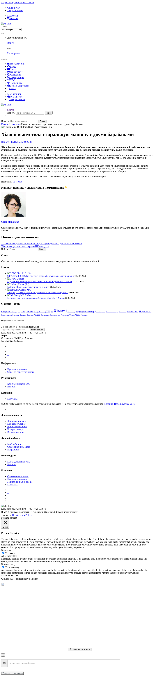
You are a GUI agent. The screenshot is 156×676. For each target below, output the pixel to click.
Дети (97, 312)
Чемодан (84, 315)
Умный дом (16, 83)
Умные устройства (19, 85)
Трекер (72, 315)
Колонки (109, 312)
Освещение (15, 74)
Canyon (5, 311)
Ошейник (15, 315)
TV (48, 311)
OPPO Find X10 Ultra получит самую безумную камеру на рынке (41, 276)
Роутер (37, 314)
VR (52, 312)
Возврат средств (15, 432)
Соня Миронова (10, 222)
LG (19, 312)
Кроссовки (122, 312)
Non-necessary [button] (8, 564)
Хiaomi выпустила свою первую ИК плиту (25, 246)
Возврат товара (15, 429)
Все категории (17, 63)
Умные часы (16, 72)
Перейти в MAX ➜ (22, 515)
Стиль (12, 88)
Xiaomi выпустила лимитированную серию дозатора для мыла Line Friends (41, 243)
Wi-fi (12, 80)
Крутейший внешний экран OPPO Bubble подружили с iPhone (39, 281)
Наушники (145, 311)
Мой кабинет (14, 94)
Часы (77, 314)
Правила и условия (17, 369)
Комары (115, 312)
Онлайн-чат (13, 7)
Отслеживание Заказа (18, 447)
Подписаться (37, 330)
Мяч (136, 312)
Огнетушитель (6, 315)
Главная (5, 124)
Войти (10, 43)
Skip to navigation (10, 2)
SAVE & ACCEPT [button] (10, 575)
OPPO (30, 311)
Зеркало (102, 312)
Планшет (23, 315)
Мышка (131, 311)
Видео (13, 69)
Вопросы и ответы (17, 426)
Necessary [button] (6, 550)
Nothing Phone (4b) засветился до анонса (28, 287)
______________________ (20, 91)
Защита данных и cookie (19, 482)
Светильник (45, 315)
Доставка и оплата (17, 421)
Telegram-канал (15, 10)
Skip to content (26, 2)
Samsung (42, 312)
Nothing (24, 312)
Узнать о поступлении (12, 673)
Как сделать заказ (16, 423)
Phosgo (36, 312)
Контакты (12, 398)
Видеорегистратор (85, 311)
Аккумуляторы (16, 77)
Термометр (65, 315)
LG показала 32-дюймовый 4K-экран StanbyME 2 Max (35, 298)
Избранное (13, 449)
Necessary (10, 553)
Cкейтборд (13, 312)
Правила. (108, 404)
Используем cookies (124, 404)
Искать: (11, 112)
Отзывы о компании (17, 476)
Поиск (48, 113)
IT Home (17, 181)
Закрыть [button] (6, 515)
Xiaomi (60, 310)
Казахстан (12, 15)
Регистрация (13, 53)
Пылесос (30, 315)
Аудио (13, 66)
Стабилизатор (55, 315)
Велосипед (71, 312)
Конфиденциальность (18, 384)
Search (10, 110)
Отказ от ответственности (20, 372)
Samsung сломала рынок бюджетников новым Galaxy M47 (37, 292)
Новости (13, 18)
